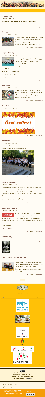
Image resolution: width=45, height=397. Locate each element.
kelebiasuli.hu (29, 378)
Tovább (27, 27)
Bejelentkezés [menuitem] (40, 364)
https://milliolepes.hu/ (7, 228)
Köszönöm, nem (30, 394)
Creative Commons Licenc (25, 373)
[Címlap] (22, 4)
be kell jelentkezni (40, 27)
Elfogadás (29, 391)
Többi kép (38, 44)
